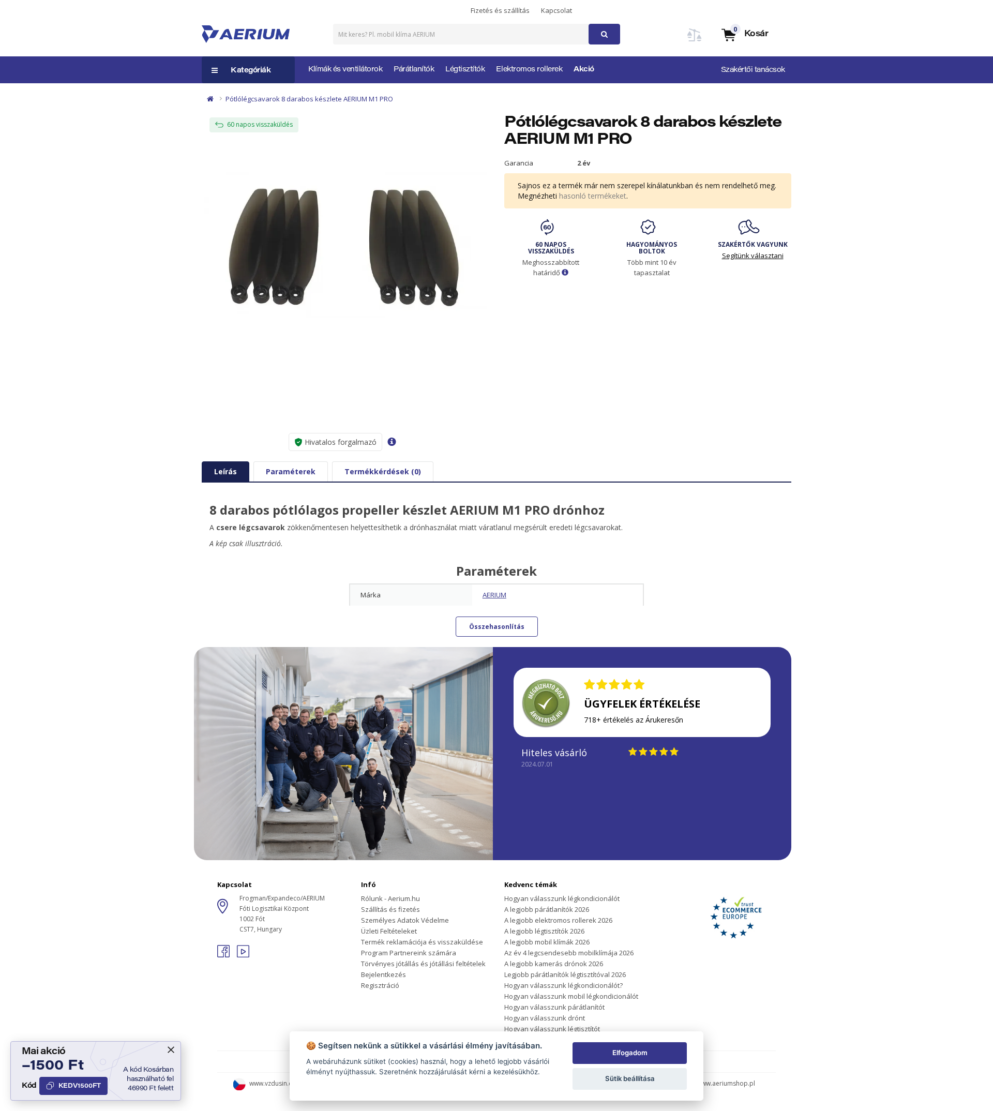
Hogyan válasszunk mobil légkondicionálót (571, 996)
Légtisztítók (465, 69)
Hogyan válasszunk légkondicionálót (562, 898)
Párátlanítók (414, 69)
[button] (744, 34)
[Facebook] (224, 954)
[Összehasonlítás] (694, 41)
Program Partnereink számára (408, 952)
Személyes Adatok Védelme (405, 920)
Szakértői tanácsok (753, 70)
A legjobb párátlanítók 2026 (546, 909)
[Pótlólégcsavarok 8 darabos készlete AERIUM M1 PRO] (345, 248)
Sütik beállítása (630, 1078)
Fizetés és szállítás (500, 10)
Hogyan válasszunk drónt (544, 1018)
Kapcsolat (556, 10)
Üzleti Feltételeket (389, 931)
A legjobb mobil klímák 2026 (547, 942)
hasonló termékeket (592, 196)
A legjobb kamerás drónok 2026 (553, 963)
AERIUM (494, 594)
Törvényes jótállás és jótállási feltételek (423, 963)
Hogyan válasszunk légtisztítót (552, 1028)
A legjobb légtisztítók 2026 (544, 931)
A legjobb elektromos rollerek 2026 (558, 920)
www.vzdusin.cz (272, 1083)
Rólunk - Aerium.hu (390, 898)
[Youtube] (243, 954)
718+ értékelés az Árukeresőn (633, 720)
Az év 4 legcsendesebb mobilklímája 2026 (569, 952)
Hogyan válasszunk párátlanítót (554, 1007)
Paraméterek (290, 471)
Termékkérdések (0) (382, 471)
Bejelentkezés (383, 974)
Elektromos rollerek (529, 69)
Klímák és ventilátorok (345, 69)
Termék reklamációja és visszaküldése (422, 942)
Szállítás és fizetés (390, 909)
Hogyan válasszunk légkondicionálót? (563, 985)
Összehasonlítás (496, 626)
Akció (584, 69)
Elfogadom (630, 1052)
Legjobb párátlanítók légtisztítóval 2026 (565, 974)
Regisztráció (380, 985)
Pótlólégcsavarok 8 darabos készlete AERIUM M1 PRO (309, 98)
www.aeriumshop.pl (726, 1083)
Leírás (225, 471)
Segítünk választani (753, 255)
